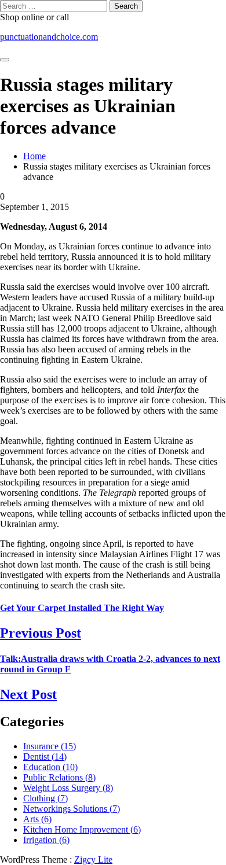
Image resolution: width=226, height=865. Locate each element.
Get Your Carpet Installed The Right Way (82, 608)
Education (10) (50, 767)
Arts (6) (37, 819)
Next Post (28, 694)
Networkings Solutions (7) (71, 809)
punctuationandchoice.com (49, 37)
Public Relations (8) (59, 777)
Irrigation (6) (46, 840)
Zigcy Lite (93, 859)
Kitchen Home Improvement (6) (82, 829)
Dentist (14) (45, 756)
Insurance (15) (49, 746)
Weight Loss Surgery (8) (68, 788)
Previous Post (40, 633)
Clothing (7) (45, 798)
